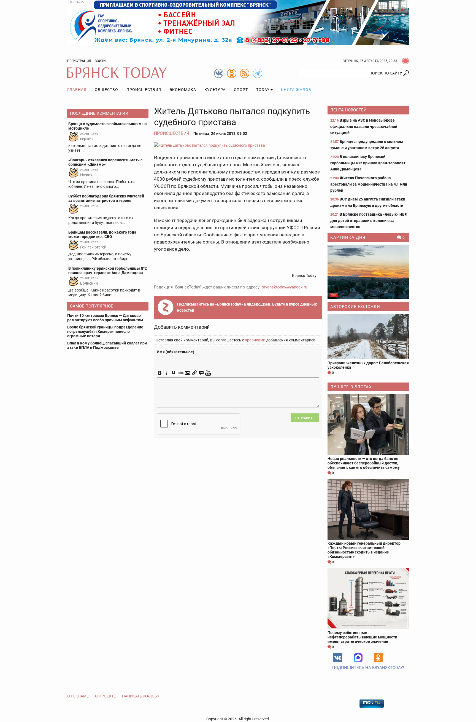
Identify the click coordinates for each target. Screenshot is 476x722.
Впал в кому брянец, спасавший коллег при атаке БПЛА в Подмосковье (107, 345)
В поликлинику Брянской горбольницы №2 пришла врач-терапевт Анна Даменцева (367, 162)
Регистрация (79, 61)
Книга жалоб (296, 89)
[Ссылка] (194, 373)
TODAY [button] (262, 89)
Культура (215, 89)
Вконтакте (337, 657)
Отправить (305, 418)
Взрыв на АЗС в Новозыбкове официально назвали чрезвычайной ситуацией (363, 126)
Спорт (241, 89)
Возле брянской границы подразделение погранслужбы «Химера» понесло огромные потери (105, 331)
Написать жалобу (140, 696)
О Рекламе (78, 696)
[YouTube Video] (208, 373)
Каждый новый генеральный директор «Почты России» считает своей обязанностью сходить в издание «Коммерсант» (364, 550)
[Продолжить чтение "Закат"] (368, 272)
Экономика (182, 89)
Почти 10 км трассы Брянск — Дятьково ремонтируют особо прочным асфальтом (105, 317)
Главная (76, 89)
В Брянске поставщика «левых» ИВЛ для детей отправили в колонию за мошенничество (368, 220)
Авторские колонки (355, 306)
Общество (106, 89)
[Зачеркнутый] (180, 373)
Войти (100, 61)
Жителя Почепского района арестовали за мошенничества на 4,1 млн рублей (368, 184)
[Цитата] (201, 373)
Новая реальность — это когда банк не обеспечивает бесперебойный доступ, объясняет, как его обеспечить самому (364, 463)
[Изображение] (187, 373)
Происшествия (143, 89)
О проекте (105, 696)
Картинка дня (348, 237)
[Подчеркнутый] (174, 373)
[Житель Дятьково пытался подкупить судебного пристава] (238, 145)
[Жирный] (160, 373)
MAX (358, 657)
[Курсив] (167, 373)
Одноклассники (378, 657)
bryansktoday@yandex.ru (284, 287)
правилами (255, 340)
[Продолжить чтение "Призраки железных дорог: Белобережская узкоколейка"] (368, 336)
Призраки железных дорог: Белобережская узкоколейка (368, 365)
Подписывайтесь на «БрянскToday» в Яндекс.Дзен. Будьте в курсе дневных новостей (247, 307)
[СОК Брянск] (238, 22)
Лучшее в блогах (351, 386)
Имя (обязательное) (175, 352)
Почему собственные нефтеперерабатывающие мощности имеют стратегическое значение (362, 637)
